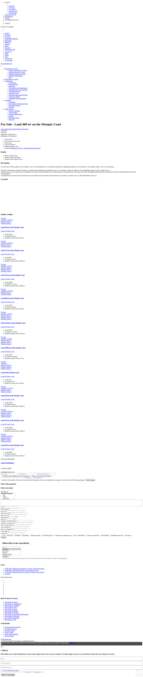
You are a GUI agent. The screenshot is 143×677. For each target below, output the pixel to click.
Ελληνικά (8, 35)
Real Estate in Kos (10, 620)
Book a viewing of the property (41, 476)
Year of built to (5, 527)
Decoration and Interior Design (18, 95)
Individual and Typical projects (18, 90)
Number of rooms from (8, 521)
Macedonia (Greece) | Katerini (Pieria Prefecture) (26, 148)
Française (8, 48)
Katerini (25, 129)
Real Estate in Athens (11, 602)
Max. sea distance (6, 529)
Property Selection (14, 111)
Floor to (3, 519)
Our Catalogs (13, 13)
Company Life (13, 11)
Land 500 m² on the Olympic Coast (12, 227)
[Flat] (8, 495)
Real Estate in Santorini (12, 618)
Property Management (15, 114)
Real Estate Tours (14, 118)
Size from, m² (5, 513)
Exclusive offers (10, 631)
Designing (12, 86)
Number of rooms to (7, 523)
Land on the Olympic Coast (10, 372)
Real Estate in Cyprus (11, 79)
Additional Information (16, 76)
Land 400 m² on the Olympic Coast (12, 298)
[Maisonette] (8, 498)
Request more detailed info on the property (16, 476)
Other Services (9, 109)
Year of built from (6, 525)
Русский (7, 37)
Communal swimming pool (63, 535)
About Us (12, 6)
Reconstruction (13, 84)
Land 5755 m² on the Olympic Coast (13, 275)
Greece (3, 129)
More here (72, 643)
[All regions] (11, 549)
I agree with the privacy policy (11, 670)
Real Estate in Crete (11, 607)
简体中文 (8, 42)
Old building (105, 535)
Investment (8, 100)
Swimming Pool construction (17, 98)
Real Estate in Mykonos (12, 616)
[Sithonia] (11, 553)
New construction (79, 535)
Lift (4, 535)
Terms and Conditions (11, 634)
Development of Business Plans (18, 104)
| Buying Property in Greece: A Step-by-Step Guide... (25, 572)
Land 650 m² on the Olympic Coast (12, 395)
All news (7, 574)
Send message (90, 480)
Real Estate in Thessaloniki (13, 604)
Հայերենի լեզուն (11, 39)
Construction (9, 81)
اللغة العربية (8, 60)
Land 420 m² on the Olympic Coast (12, 445)
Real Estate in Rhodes (11, 611)
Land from (4, 531)
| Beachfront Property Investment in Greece (22, 570)
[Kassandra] (11, 551)
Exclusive (128, 535)
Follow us (5, 556)
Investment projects (14, 105)
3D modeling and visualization (18, 88)
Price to (3, 511)
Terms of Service (37, 477)
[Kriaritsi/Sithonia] (11, 554)
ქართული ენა (10, 49)
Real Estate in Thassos (11, 612)
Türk (6, 57)
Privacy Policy (28, 477)
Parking (17, 535)
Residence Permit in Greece (17, 74)
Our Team (12, 7)
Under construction (93, 535)
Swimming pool (47, 535)
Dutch (6, 46)
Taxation (11, 107)
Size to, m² (4, 515)
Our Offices (12, 9)
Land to (3, 533)
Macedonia (9, 129)
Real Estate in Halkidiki (12, 605)
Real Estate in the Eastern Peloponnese (17, 614)
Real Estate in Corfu (11, 609)
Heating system (35, 535)
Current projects (13, 93)
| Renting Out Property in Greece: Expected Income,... (25, 568)
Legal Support (13, 112)
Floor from (4, 517)
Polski (6, 53)
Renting (11, 116)
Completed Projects (15, 91)
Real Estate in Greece (11, 69)
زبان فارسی (8, 51)
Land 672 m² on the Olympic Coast (12, 420)
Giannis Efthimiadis (7, 463)
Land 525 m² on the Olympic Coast (12, 250)
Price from (4, 509)
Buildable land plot (117, 535)
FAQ (10, 77)
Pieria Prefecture (18, 129)
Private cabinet (9, 636)
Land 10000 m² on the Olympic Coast (13, 348)
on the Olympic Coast (7, 231)
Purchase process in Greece (17, 72)
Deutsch (7, 44)
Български (8, 40)
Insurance (11, 119)
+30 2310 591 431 (10, 14)
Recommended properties (12, 627)
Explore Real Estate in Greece (18, 70)
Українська (8, 58)
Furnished (25, 535)
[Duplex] (8, 497)
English (7, 33)
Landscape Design (14, 97)
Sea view (10, 535)
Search (4, 537)
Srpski (7, 55)
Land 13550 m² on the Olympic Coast (13, 323)
